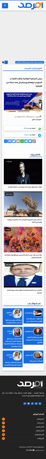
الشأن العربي (40, 427)
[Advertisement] (23, 34)
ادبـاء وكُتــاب (34, 303)
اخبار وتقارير (40, 419)
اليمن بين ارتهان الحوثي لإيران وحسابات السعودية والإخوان (34, 339)
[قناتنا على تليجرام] (24, 403)
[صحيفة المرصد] (30, 5)
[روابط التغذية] (40, 403)
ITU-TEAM (29, 450)
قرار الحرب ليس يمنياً (35, 361)
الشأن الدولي (40, 431)
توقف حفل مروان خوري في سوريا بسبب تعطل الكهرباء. (25, 187)
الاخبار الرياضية (39, 435)
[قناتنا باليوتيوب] (28, 403)
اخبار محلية (40, 423)
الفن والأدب (40, 438)
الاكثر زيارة (35, 154)
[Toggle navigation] (5, 5)
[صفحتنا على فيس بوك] (32, 403)
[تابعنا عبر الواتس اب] (36, 403)
